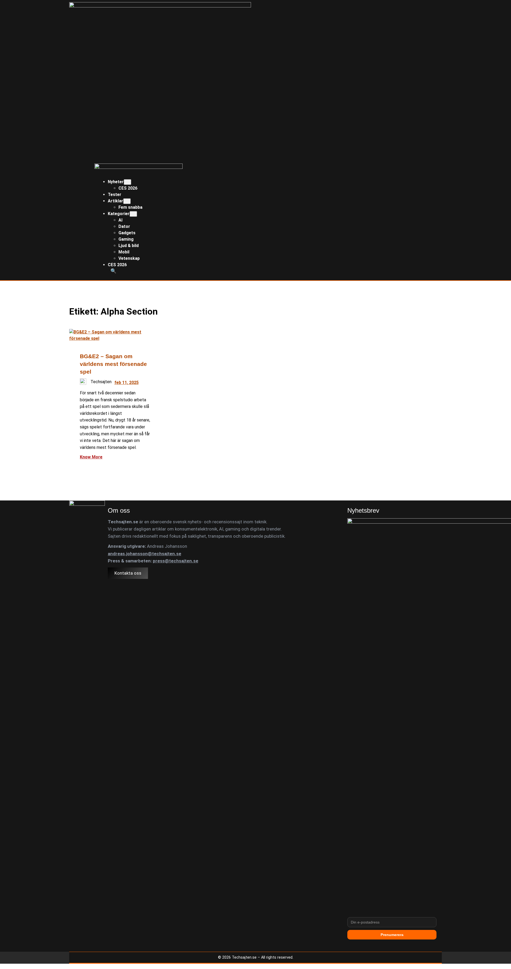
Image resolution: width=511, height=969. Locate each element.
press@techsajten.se (175, 560)
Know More (91, 457)
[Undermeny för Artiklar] (127, 201)
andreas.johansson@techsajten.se (144, 553)
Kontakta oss (127, 573)
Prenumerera (392, 935)
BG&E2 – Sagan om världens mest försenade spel (113, 364)
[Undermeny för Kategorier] (133, 214)
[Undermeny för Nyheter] (127, 182)
